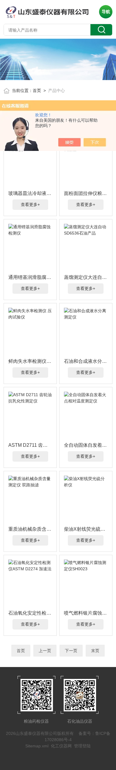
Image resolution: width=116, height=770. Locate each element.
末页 (95, 650)
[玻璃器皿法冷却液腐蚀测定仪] (30, 164)
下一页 (71, 650)
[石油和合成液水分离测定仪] (86, 331)
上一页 (45, 650)
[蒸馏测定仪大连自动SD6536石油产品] (86, 247)
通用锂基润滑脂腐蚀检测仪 (30, 277)
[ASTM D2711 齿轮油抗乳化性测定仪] (30, 415)
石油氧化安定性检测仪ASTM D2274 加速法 (30, 613)
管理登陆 (82, 746)
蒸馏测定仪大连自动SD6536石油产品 (86, 277)
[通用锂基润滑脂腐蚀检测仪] (30, 247)
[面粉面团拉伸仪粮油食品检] (86, 164)
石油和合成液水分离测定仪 (86, 361)
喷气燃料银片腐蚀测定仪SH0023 (86, 613)
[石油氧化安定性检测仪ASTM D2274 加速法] (30, 583)
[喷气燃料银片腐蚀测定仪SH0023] (86, 583)
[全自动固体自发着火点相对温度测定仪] (86, 415)
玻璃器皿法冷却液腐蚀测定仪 (30, 193)
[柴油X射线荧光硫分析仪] (86, 499)
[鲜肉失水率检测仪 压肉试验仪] (30, 331)
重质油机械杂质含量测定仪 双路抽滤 (30, 529)
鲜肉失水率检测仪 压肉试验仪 (30, 361)
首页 (37, 90)
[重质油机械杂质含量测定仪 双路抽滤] (30, 499)
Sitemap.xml (36, 746)
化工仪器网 (61, 746)
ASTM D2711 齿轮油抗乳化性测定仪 (30, 445)
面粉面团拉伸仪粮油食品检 (86, 193)
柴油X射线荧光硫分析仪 (86, 529)
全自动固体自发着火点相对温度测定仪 (86, 445)
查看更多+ (30, 204)
